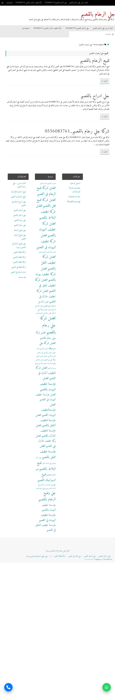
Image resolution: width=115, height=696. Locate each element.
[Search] (2, 2)
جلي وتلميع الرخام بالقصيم (47, 496)
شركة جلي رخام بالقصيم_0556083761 (77, 131)
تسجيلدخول (9, 2)
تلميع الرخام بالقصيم (94, 60)
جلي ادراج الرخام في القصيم (19, 203)
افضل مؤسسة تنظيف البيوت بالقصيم (48, 383)
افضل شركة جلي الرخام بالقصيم (43, 313)
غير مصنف (22, 277)
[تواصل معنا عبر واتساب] (106, 687)
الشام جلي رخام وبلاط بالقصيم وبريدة (57, 551)
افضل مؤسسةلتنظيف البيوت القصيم (48, 410)
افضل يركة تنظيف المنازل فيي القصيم (46, 441)
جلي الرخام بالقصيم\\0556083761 (56, 2)
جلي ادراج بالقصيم (95, 96)
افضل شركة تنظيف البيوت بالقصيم (47, 230)
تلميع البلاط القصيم (47, 463)
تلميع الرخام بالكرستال (18, 192)
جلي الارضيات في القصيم (46, 484)
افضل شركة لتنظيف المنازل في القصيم (46, 373)
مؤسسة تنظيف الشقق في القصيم (45, 528)
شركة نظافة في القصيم (19, 267)
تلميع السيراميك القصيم (47, 477)
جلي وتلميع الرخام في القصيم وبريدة (19, 245)
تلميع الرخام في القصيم (18, 197)
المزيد (105, 81)
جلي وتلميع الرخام (20, 230)
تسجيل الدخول (75, 183)
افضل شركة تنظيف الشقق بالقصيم (47, 252)
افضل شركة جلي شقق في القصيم (48, 356)
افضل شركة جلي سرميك (47, 345)
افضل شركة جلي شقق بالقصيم (44, 352)
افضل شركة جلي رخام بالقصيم (48, 325)
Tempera (97, 559)
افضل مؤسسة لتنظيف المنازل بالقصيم (46, 430)
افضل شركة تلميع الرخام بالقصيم (48, 183)
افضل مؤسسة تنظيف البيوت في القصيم (46, 397)
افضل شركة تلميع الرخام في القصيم (46, 191)
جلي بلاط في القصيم (75, 556)
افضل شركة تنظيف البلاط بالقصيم (46, 212)
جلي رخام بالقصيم (20, 225)
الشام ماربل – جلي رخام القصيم (19, 185)
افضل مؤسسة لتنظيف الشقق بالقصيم (46, 420)
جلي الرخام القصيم (20, 210)
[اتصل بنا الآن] (8, 687)
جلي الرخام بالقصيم (98, 14)
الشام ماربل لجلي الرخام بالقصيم (78, 2)
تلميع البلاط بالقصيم (46, 466)
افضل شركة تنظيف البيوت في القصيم (46, 241)
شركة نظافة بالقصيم (19, 257)
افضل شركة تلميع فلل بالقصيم (46, 203)
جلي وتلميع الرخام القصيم (20, 237)
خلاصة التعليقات (74, 197)
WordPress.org (73, 202)
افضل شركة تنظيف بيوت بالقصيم (45, 274)
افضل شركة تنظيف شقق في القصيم (45, 285)
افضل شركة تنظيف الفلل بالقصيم (48, 263)
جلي (54, 484)
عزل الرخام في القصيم (18, 272)
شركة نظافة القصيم (20, 252)
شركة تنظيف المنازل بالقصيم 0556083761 (29, 2)
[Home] (108, 44)
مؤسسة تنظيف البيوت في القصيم (47, 517)
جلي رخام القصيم (20, 220)
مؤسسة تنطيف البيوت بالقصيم (49, 508)
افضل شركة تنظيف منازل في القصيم (46, 296)
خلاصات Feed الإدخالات (74, 190)
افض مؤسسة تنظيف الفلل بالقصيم (48, 451)
